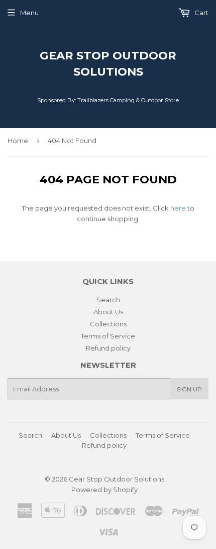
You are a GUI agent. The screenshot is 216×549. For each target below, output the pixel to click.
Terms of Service (108, 336)
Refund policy (108, 348)
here (178, 208)
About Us (108, 312)
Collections (108, 324)
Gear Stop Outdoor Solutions (108, 63)
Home (18, 140)
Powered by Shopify (104, 490)
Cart (200, 13)
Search (108, 300)
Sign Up (189, 389)
